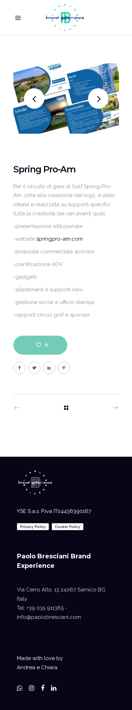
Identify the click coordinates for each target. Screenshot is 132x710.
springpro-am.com (59, 239)
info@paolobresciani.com (49, 617)
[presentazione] (66, 98)
